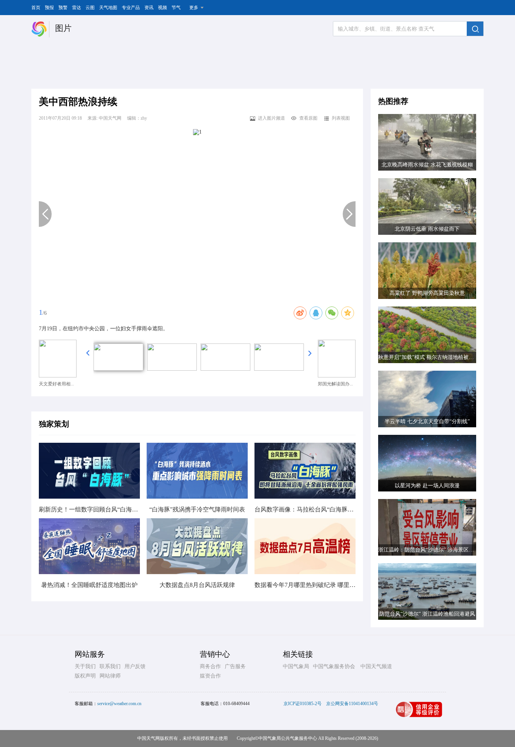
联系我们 (110, 666)
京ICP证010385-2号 (303, 703)
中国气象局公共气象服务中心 (287, 738)
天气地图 (108, 7)
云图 (90, 7)
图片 (63, 28)
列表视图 (341, 118)
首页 (35, 7)
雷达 (76, 7)
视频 (162, 7)
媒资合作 (210, 676)
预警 (62, 7)
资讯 (148, 7)
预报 (49, 7)
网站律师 (110, 676)
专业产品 (131, 7)
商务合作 (210, 666)
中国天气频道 (376, 666)
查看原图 (308, 118)
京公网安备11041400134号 (352, 703)
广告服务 (235, 666)
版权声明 (85, 676)
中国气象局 (296, 666)
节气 (176, 7)
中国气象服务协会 (334, 666)
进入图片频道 (271, 118)
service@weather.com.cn (119, 703)
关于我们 (85, 666)
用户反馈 (135, 666)
